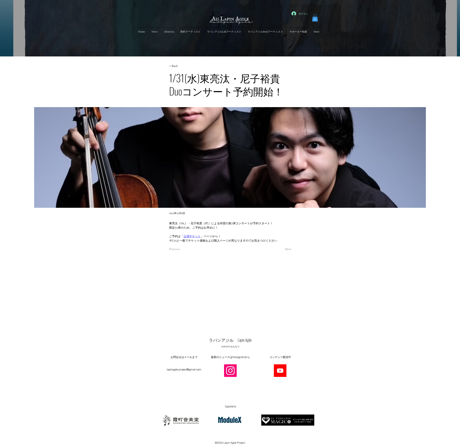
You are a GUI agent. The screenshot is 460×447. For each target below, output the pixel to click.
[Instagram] (230, 370)
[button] (315, 18)
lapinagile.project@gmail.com (184, 369)
